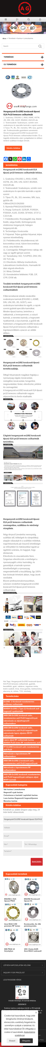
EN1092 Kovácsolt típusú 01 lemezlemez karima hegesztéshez (32, 900)
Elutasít (12, 1041)
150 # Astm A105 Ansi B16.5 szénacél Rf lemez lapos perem (33, 950)
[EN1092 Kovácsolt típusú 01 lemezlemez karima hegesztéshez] (33, 887)
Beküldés (36, 861)
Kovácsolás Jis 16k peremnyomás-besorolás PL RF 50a (32, 925)
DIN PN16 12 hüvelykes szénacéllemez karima (10, 950)
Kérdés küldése (13, 148)
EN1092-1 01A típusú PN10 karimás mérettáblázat (10, 900)
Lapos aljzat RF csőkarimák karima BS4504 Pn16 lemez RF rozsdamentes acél (22, 741)
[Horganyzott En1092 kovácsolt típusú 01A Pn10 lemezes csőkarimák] (21, 91)
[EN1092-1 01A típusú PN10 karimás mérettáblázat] (13, 887)
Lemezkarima (28, 38)
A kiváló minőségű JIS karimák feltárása (22, 1001)
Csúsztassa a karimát (13, 795)
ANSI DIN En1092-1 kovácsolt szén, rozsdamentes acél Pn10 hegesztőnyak (21, 762)
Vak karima (8, 789)
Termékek (12, 38)
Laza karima (9, 798)
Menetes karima (10, 801)
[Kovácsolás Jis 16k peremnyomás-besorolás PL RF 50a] (33, 912)
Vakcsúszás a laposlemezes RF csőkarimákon (17, 755)
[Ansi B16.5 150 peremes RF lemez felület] (13, 912)
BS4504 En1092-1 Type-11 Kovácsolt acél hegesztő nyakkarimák (21, 710)
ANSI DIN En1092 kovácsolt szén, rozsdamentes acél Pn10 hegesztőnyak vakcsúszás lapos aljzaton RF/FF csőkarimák (21, 732)
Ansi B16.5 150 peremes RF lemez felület (12, 925)
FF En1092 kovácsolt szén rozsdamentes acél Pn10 (21, 748)
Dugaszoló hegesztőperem (26, 798)
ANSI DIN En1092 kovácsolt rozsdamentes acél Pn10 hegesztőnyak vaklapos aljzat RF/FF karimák (22, 777)
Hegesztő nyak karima (13, 792)
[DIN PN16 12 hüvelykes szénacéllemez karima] (13, 937)
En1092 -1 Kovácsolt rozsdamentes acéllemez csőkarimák (19, 703)
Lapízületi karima (30, 795)
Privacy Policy (39, 1040)
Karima (19, 38)
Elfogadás (26, 1041)
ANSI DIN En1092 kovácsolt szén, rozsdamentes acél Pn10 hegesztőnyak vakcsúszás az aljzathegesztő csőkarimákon (21, 719)
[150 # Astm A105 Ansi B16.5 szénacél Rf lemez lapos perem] (33, 937)
